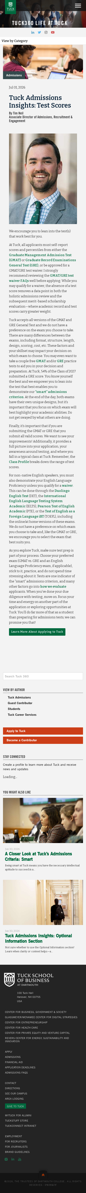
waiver (67, 485)
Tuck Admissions (19, 697)
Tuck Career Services (22, 714)
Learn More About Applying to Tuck (37, 631)
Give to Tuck (15, 1106)
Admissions (14, 75)
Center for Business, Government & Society (35, 1012)
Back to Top (43, 1174)
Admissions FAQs (16, 1072)
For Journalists (16, 1146)
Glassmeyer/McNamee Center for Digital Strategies (41, 1017)
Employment (13, 1136)
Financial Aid (14, 1062)
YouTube (19, 1159)
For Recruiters (16, 1141)
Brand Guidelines (17, 1151)
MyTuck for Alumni (18, 1115)
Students (14, 709)
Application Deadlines (20, 1067)
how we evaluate (53, 586)
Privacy (51, 1185)
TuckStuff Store (16, 1120)
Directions (12, 1088)
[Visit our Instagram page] (46, 32)
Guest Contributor (20, 703)
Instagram (6, 1159)
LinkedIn (12, 1159)
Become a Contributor (22, 740)
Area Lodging (14, 1098)
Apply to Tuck (16, 731)
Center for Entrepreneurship (26, 1022)
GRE (60, 361)
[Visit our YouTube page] (52, 32)
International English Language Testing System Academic (37, 501)
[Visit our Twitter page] (39, 32)
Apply (8, 1051)
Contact (10, 1083)
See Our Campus (16, 1093)
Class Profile (19, 462)
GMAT (41, 361)
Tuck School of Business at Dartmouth (10, 7)
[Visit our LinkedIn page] (33, 32)
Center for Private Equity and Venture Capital (37, 1032)
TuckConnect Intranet (20, 1125)
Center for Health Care (21, 1027)
